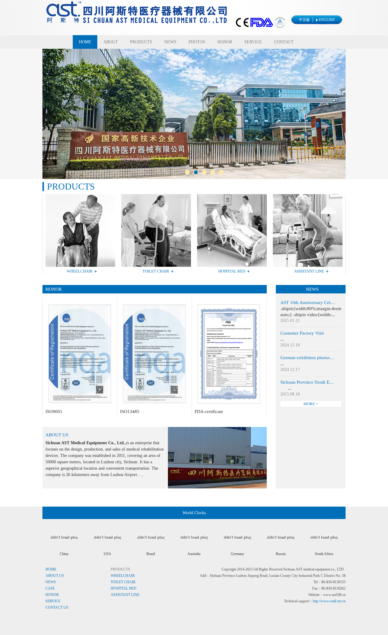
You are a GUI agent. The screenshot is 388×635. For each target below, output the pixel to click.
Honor (52, 595)
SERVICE (253, 42)
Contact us (56, 607)
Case (50, 588)
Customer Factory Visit (302, 333)
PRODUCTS (141, 42)
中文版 (304, 20)
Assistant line (125, 595)
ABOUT (110, 42)
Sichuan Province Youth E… (307, 382)
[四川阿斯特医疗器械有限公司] (164, 30)
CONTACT (284, 42)
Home (50, 569)
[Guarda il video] (79, 407)
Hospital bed (123, 588)
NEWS (170, 42)
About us (54, 576)
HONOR (224, 42)
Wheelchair (123, 576)
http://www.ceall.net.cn (329, 601)
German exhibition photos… (307, 357)
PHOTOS (197, 42)
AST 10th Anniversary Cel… (307, 302)
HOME (85, 42)
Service (52, 601)
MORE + (310, 404)
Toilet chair (123, 582)
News (50, 582)
